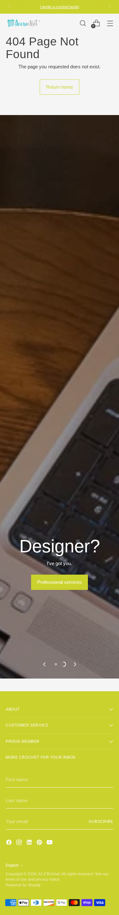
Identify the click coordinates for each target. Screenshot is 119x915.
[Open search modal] (82, 23)
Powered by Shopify (23, 885)
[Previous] (10, 7)
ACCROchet (49, 874)
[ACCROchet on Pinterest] (40, 843)
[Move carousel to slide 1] (56, 664)
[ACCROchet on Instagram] (19, 843)
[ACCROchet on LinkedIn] (30, 843)
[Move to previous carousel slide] (45, 664)
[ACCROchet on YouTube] (50, 843)
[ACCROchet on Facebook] (9, 843)
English (12, 865)
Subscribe (101, 821)
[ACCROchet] (23, 23)
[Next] (109, 7)
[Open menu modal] (109, 23)
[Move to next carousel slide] (74, 664)
